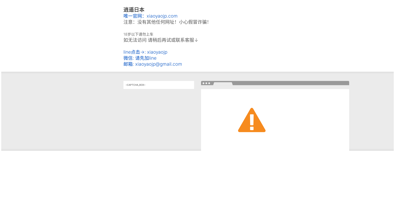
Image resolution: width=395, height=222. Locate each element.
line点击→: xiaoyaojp (145, 52)
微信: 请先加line (139, 58)
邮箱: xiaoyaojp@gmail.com (152, 64)
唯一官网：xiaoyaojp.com (150, 16)
